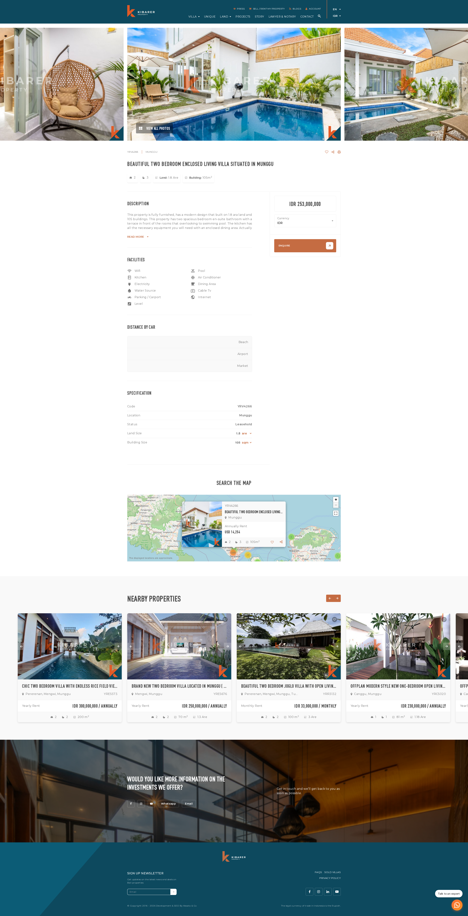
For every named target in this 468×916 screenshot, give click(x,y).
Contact (307, 16)
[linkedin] (328, 892)
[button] (337, 556)
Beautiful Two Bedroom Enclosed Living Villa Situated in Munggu (254, 511)
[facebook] (131, 803)
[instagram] (141, 803)
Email (189, 803)
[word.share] (333, 152)
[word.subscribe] (173, 891)
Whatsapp (168, 803)
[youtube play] (337, 892)
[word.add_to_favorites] (326, 152)
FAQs (318, 872)
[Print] (339, 152)
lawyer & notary (282, 16)
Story (259, 16)
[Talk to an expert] (457, 905)
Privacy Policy (330, 878)
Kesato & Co (190, 905)
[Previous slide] (131, 84)
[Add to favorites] (115, 619)
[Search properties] (319, 16)
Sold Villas (332, 872)
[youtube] (151, 803)
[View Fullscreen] (336, 513)
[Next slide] (337, 84)
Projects (242, 16)
